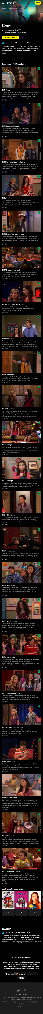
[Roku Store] (21, 977)
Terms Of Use (6, 997)
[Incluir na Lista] (22, 37)
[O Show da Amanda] (34, 903)
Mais (4, 53)
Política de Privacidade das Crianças (31, 997)
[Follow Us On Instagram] (23, 994)
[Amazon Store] (32, 973)
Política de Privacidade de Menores (22, 999)
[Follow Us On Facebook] (20, 994)
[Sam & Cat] (8, 903)
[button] (3, 3)
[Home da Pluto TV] (11, 2)
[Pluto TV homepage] (21, 990)
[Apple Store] (10, 973)
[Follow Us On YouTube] (26, 994)
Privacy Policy (15, 997)
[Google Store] (20, 973)
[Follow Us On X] (17, 994)
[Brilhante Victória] (21, 903)
